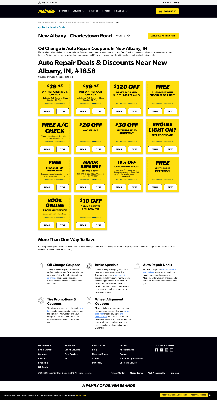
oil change (52, 278)
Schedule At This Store (163, 36)
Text (62, 111)
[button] (210, 395)
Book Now (170, 11)
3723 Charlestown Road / (100, 22)
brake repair (120, 275)
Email (47, 111)
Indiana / (62, 22)
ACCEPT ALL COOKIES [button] (198, 395)
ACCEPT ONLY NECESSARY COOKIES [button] (174, 395)
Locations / (52, 22)
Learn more (81, 395)
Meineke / (42, 22)
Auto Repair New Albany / (77, 22)
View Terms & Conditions (54, 104)
